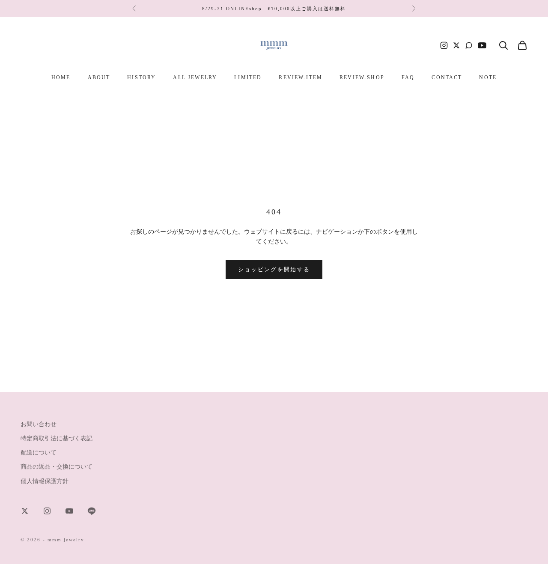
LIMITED (248, 77)
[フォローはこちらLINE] (91, 511)
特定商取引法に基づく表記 (56, 438)
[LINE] (469, 45)
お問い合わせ (39, 424)
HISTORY (141, 77)
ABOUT (99, 77)
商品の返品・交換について (56, 466)
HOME (61, 77)
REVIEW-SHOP (362, 77)
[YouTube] (482, 45)
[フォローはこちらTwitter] (25, 511)
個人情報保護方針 (44, 481)
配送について (39, 452)
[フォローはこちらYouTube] (69, 511)
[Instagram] (444, 45)
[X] (456, 45)
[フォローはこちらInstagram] (47, 511)
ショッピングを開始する (274, 269)
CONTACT (447, 77)
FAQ (408, 77)
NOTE (488, 77)
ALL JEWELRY (195, 77)
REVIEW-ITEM (300, 77)
